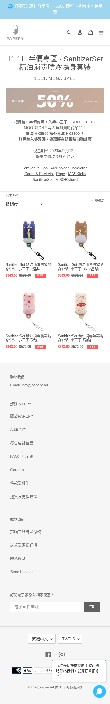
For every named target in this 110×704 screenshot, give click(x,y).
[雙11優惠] (55, 111)
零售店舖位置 (21, 443)
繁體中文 (40, 639)
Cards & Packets (38, 173)
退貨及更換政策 (23, 496)
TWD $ (68, 639)
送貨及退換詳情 (23, 545)
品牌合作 (18, 429)
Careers (17, 470)
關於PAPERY (21, 416)
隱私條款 (18, 558)
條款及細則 (19, 483)
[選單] (101, 32)
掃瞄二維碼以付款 (25, 531)
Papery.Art (47, 687)
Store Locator (21, 572)
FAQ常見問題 (21, 456)
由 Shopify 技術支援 (68, 687)
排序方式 (12, 196)
